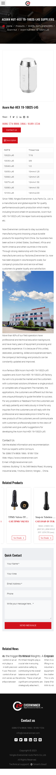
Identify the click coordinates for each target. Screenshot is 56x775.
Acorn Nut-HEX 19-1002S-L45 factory (34, 374)
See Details (16, 538)
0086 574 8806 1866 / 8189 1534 (21, 123)
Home (9, 25)
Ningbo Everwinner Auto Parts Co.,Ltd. (28, 754)
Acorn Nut (12, 29)
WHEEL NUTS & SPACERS (40, 25)
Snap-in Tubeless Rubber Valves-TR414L (27, 517)
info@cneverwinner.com (28, 732)
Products (20, 25)
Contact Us (11, 129)
